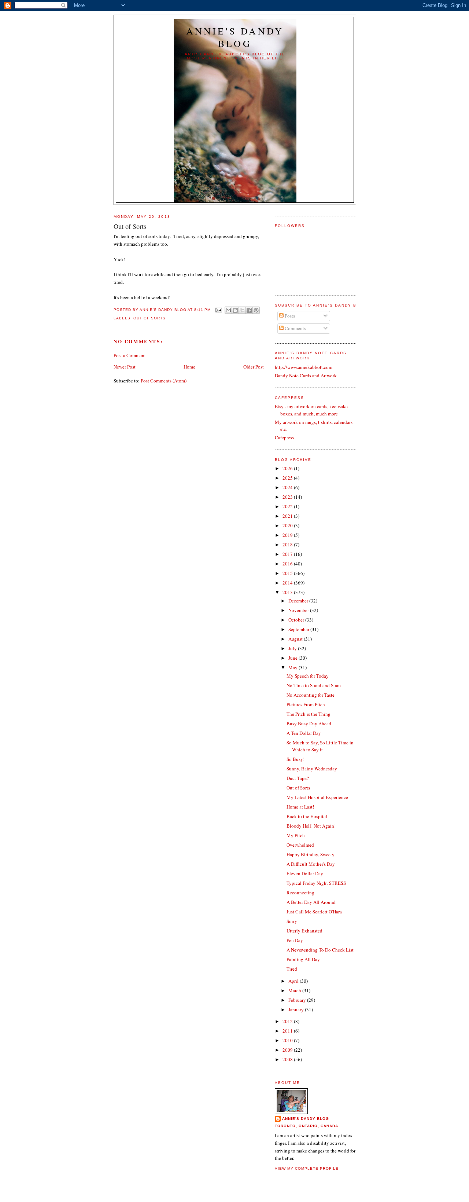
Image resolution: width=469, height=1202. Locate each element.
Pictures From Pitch (306, 704)
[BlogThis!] (235, 310)
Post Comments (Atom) (164, 380)
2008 (288, 1059)
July (293, 648)
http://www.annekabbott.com (303, 367)
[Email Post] (218, 310)
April (294, 981)
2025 (288, 477)
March (295, 990)
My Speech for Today (308, 676)
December (298, 600)
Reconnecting (300, 892)
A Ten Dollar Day (304, 733)
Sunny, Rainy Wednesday (312, 768)
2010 (288, 1040)
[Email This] (228, 310)
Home (189, 366)
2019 (288, 535)
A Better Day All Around (311, 902)
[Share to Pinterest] (256, 310)
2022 (288, 506)
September (299, 629)
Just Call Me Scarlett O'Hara (314, 911)
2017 (288, 554)
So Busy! (295, 759)
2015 (288, 573)
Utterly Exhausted (304, 930)
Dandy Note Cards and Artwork (306, 375)
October (296, 619)
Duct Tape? (298, 778)
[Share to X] (242, 310)
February (297, 1000)
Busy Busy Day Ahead (309, 723)
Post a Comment (130, 355)
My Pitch (296, 835)
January (296, 1009)
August (296, 638)
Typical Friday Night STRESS (316, 883)
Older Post (253, 366)
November (299, 610)
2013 (288, 592)
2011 (288, 1030)
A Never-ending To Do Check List (320, 949)
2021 (288, 516)
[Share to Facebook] (249, 310)
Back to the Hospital (307, 816)
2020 (288, 525)
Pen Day (295, 940)
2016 (288, 563)
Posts (289, 315)
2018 (288, 544)
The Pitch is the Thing (308, 714)
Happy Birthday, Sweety (311, 854)
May (293, 667)
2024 (288, 487)
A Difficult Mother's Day (311, 864)
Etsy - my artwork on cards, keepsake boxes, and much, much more (311, 410)
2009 (288, 1050)
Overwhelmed (300, 845)
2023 (288, 497)
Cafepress (284, 437)
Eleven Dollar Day (305, 873)
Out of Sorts (149, 318)
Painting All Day (303, 959)
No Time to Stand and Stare (314, 685)
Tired (292, 968)
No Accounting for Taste (311, 695)
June (293, 658)
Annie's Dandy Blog (235, 37)
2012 (288, 1021)
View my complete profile (307, 1168)
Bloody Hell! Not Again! (311, 825)
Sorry (292, 921)
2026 (288, 468)
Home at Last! (300, 806)
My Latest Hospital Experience (317, 797)
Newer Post (125, 366)
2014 (288, 582)
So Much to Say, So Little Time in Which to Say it (320, 746)
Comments (295, 328)
